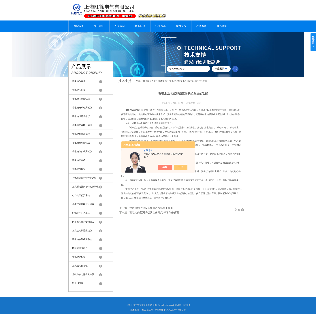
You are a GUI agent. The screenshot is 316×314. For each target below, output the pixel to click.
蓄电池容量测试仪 (81, 134)
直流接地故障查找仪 (82, 230)
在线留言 (201, 26)
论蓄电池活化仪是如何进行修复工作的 (151, 208)
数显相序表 (77, 283)
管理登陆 (159, 310)
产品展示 (119, 26)
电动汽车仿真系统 (81, 195)
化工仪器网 (147, 310)
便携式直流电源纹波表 (83, 204)
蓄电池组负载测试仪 (82, 151)
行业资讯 (160, 26)
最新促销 (140, 26)
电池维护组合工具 (81, 213)
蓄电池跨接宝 (78, 169)
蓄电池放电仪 (78, 81)
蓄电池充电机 (78, 160)
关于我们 (99, 26)
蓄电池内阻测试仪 (81, 99)
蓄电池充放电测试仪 (82, 107)
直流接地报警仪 (80, 265)
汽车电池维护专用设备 (83, 221)
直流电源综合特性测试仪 (84, 178)
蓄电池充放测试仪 (81, 142)
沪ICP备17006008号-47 (175, 310)
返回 (237, 209)
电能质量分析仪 (80, 248)
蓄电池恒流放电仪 (81, 116)
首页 (153, 81)
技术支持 (181, 26)
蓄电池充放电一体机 (82, 125)
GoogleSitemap (165, 305)
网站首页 (79, 26)
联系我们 (222, 26)
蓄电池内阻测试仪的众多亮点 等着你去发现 (154, 212)
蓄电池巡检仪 (78, 257)
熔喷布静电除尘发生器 (83, 274)
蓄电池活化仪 (78, 90)
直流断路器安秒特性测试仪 (85, 186)
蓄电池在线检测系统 (82, 239)
